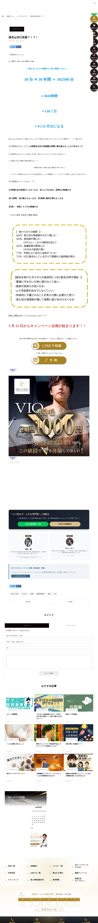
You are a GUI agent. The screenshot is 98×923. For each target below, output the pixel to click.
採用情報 (56, 880)
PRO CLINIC (14, 594)
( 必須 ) (14, 635)
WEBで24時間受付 (65, 524)
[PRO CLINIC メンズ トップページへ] (49, 9)
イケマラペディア (16, 29)
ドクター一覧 (58, 866)
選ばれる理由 (58, 873)
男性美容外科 (41, 594)
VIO (55, 594)
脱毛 (49, 594)
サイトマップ (13, 880)
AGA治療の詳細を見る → (20, 576)
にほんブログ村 (14, 462)
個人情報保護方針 (37, 880)
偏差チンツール (81, 873)
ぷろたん (24, 594)
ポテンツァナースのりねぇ (81, 866)
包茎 (32, 594)
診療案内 (33, 866)
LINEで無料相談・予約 (33, 524)
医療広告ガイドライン (80, 880)
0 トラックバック (71, 625)
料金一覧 (11, 866)
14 (40, 818)
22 (42, 820)
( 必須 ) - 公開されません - (15, 641)
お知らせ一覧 (35, 873)
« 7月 (31, 828)
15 (42, 818)
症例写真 (11, 873)
